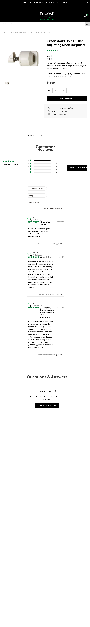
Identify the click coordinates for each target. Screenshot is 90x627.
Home (6, 32)
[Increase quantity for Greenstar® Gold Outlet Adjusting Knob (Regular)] (63, 90)
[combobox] (37, 195)
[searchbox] (37, 188)
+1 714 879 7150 (61, 114)
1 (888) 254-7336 (61, 111)
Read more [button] (33, 287)
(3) (58, 50)
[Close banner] (88, 3)
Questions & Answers (47, 376)
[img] (47, 50)
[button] (42, 160)
